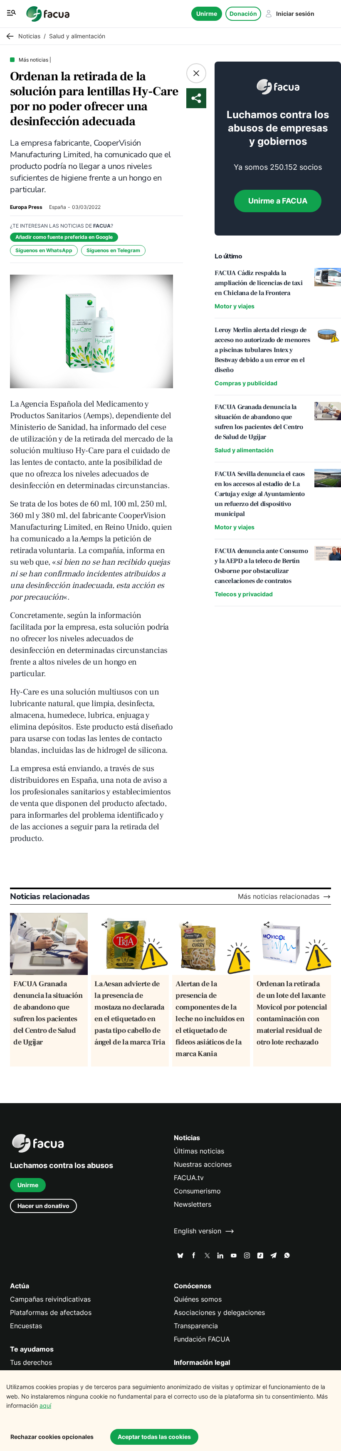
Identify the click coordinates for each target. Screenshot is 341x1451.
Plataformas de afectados (50, 1313)
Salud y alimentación (244, 450)
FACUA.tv (189, 1178)
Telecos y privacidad (244, 594)
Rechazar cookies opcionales (52, 1436)
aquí (45, 1405)
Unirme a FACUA (277, 200)
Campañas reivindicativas (50, 1299)
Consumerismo (197, 1191)
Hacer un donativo (43, 1205)
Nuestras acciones (203, 1164)
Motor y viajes (235, 306)
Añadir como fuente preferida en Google (64, 237)
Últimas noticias (199, 1151)
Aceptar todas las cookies (154, 1436)
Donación (243, 13)
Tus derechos (31, 1363)
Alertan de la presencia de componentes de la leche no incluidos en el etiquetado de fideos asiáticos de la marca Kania (210, 1019)
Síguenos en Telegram (113, 250)
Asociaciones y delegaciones (219, 1313)
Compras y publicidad (246, 383)
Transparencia (196, 1326)
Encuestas (26, 1326)
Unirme (206, 13)
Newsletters (192, 1204)
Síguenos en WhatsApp (43, 250)
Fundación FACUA (202, 1339)
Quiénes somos (198, 1299)
